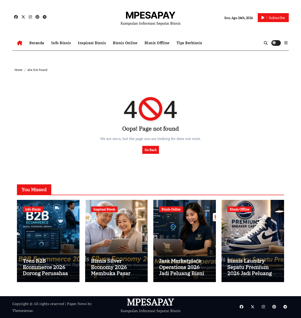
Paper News (77, 303)
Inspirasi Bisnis (92, 42)
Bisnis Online (125, 42)
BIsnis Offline (157, 42)
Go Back (151, 149)
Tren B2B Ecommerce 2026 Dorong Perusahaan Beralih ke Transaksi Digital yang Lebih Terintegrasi (48, 276)
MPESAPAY (150, 15)
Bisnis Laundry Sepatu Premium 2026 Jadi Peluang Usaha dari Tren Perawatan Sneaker (251, 273)
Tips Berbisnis (189, 42)
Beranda (36, 42)
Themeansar (22, 310)
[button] (286, 42)
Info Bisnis (61, 42)
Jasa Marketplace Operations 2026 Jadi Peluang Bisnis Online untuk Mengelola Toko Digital (183, 276)
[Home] (19, 43)
